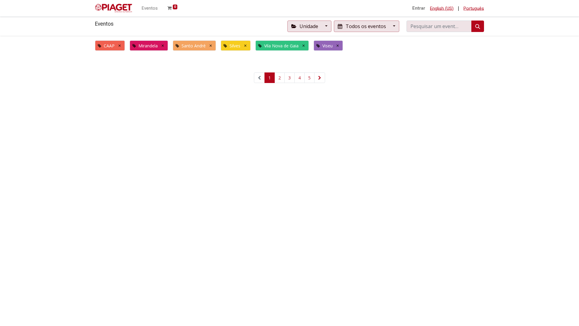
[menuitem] (149, 8)
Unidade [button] (308, 26)
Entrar (418, 8)
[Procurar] (477, 26)
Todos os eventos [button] (365, 26)
